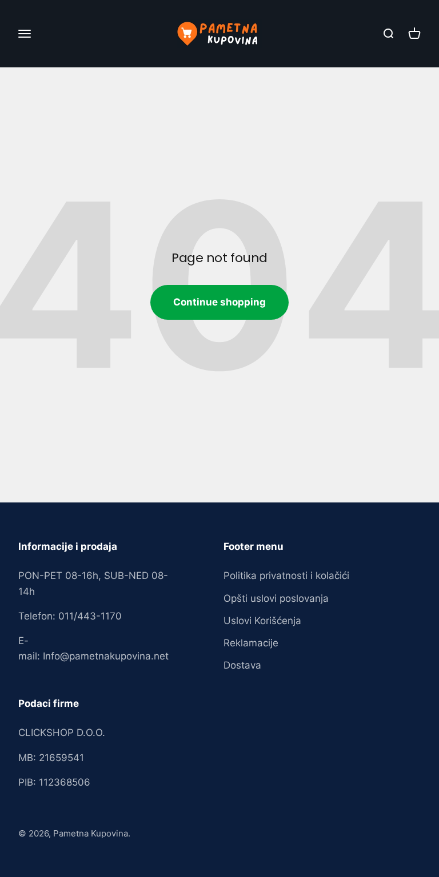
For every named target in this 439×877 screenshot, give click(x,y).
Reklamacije (251, 643)
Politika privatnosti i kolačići (286, 575)
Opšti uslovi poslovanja (276, 598)
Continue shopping (219, 302)
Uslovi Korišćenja (262, 620)
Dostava (242, 665)
